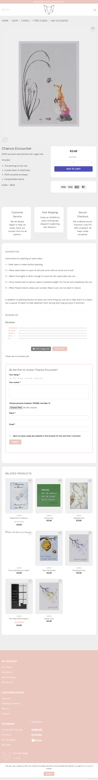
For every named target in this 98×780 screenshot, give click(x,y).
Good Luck (49, 619)
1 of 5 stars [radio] (10, 378)
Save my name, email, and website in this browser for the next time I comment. (47, 436)
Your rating (14, 375)
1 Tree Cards (40, 20)
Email (12, 424)
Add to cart (73, 168)
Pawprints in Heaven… (19, 518)
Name (12, 413)
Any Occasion (59, 20)
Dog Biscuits (79, 518)
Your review (15, 382)
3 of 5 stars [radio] (20, 378)
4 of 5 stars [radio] (28, 378)
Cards (25, 20)
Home (5, 20)
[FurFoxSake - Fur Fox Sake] (49, 10)
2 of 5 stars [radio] (14, 378)
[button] (6, 10)
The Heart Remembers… (19, 619)
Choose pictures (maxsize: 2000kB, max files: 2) (29, 403)
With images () (42, 349)
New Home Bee (49, 570)
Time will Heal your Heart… (19, 570)
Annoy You (49, 518)
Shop (15, 20)
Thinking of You (78, 570)
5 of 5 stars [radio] (38, 378)
